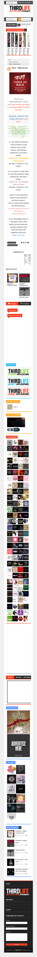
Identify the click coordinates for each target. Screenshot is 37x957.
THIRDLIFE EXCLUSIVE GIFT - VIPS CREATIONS (28, 52)
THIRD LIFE (18, 950)
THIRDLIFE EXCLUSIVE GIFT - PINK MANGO (12, 52)
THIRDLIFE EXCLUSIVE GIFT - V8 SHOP (16, 52)
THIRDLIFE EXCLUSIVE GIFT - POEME (24, 52)
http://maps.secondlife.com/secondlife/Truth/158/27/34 (18, 107)
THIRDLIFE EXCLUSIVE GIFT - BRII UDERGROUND (20, 53)
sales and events (13, 61)
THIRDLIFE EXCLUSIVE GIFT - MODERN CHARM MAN (8, 53)
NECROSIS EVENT (20, 850)
